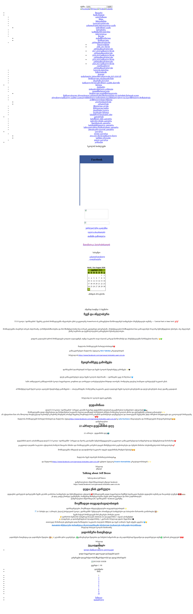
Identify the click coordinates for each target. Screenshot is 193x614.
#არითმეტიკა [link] (77, 525)
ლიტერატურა (95, 259)
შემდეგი (98, 598)
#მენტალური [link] (66, 525)
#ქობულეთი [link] (105, 525)
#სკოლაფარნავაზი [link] (91, 525)
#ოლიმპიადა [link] (135, 525)
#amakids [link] (56, 525)
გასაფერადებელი (97, 257)
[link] (105, 351)
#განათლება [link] (115, 525)
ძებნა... (83, 7)
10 (99, 593)
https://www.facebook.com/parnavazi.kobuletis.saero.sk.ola (101, 355)
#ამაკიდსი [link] (125, 525)
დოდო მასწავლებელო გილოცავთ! (99, 550)
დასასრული (99, 600)
